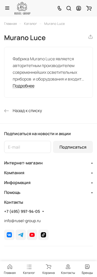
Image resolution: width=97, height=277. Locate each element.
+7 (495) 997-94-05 (22, 211)
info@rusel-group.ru (22, 220)
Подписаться (72, 147)
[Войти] (78, 8)
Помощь (12, 192)
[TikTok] (43, 235)
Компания (14, 173)
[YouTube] (32, 235)
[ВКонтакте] (9, 235)
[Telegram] (21, 235)
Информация (17, 182)
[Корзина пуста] (89, 8)
